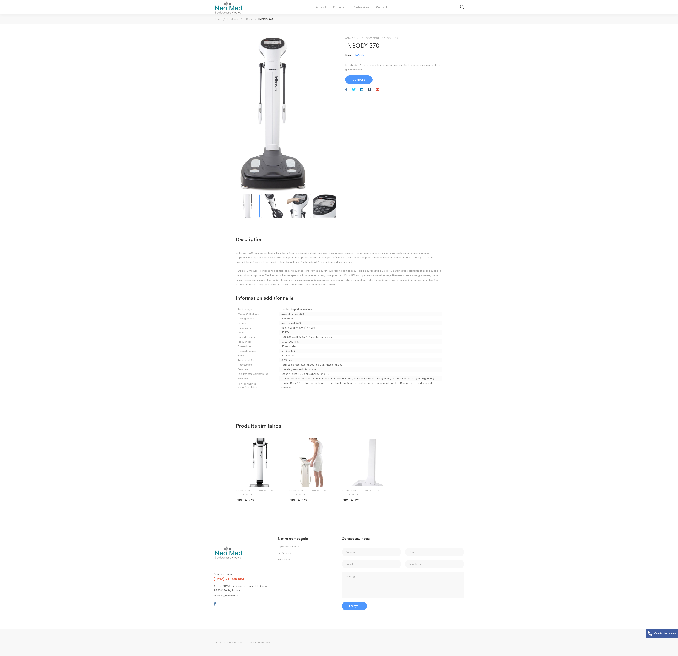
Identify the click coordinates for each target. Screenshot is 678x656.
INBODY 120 (351, 500)
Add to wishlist (252, 481)
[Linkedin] (361, 90)
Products (232, 19)
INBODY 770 (298, 500)
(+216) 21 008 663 (229, 579)
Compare (359, 79)
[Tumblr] (369, 90)
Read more (241, 481)
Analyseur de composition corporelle (374, 38)
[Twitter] (354, 90)
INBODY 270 (245, 500)
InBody (248, 19)
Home (217, 19)
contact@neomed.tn (226, 595)
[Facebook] (346, 90)
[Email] (377, 90)
